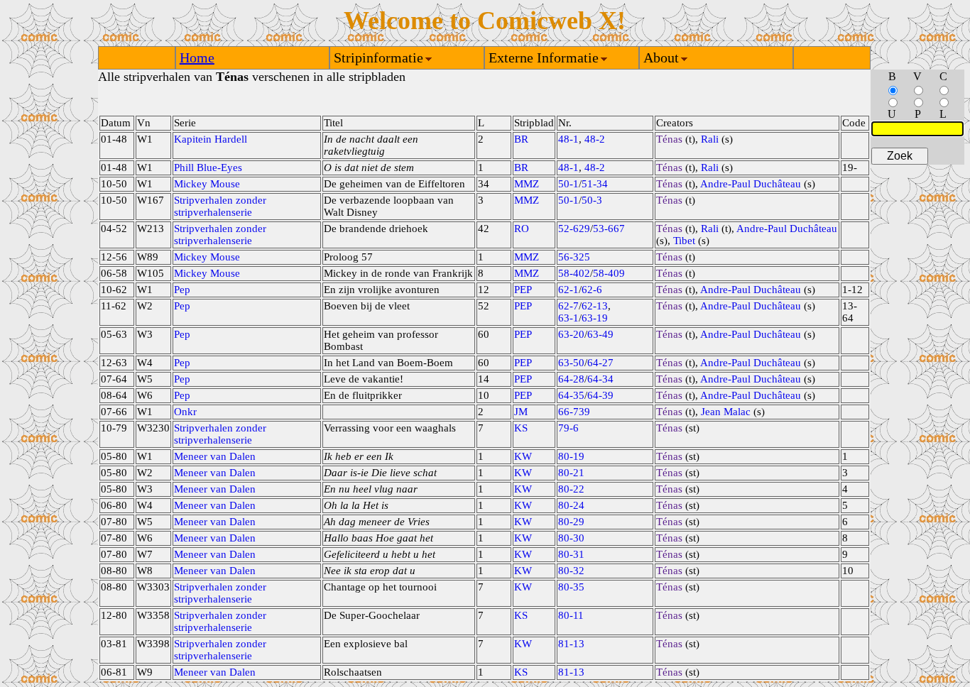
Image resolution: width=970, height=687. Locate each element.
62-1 (568, 289)
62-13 (595, 306)
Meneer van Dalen (215, 456)
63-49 (600, 334)
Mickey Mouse (207, 183)
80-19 (571, 456)
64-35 (571, 395)
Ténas (669, 139)
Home (197, 57)
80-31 (571, 554)
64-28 (571, 379)
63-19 (595, 318)
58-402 (574, 273)
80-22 (571, 489)
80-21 (571, 472)
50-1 (568, 183)
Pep (182, 289)
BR (521, 139)
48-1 (568, 139)
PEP (523, 289)
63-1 (568, 318)
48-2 (594, 139)
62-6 (592, 289)
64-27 (600, 362)
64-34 (600, 379)
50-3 (592, 200)
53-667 (609, 228)
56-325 (574, 257)
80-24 (571, 505)
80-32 (571, 570)
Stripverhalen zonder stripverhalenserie (220, 206)
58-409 (609, 273)
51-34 (595, 183)
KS (521, 428)
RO (521, 228)
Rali (710, 139)
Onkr (185, 411)
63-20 (571, 334)
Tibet (684, 240)
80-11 (571, 615)
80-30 (571, 538)
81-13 (571, 643)
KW (523, 456)
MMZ (526, 183)
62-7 (568, 306)
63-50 (571, 362)
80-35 (571, 587)
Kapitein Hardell (210, 139)
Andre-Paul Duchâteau (750, 183)
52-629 (574, 228)
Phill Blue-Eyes (208, 167)
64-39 (600, 395)
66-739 (574, 411)
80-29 (571, 521)
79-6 (568, 428)
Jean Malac (726, 411)
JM (521, 411)
